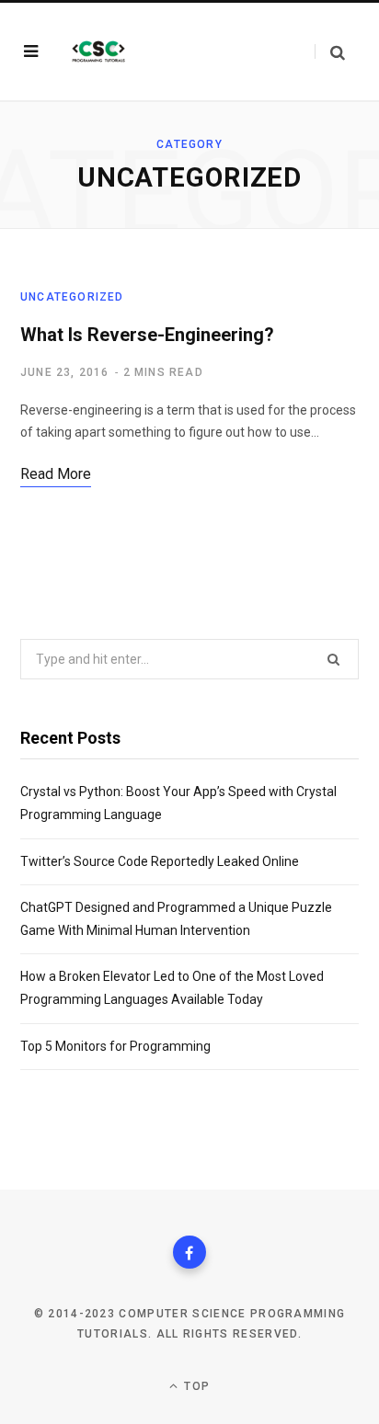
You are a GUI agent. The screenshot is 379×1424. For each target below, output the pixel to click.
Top (195, 1386)
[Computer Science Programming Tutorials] (98, 51)
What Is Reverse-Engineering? (147, 335)
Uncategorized (72, 296)
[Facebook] (189, 1252)
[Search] (330, 52)
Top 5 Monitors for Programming (115, 1046)
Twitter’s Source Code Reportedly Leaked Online (159, 861)
